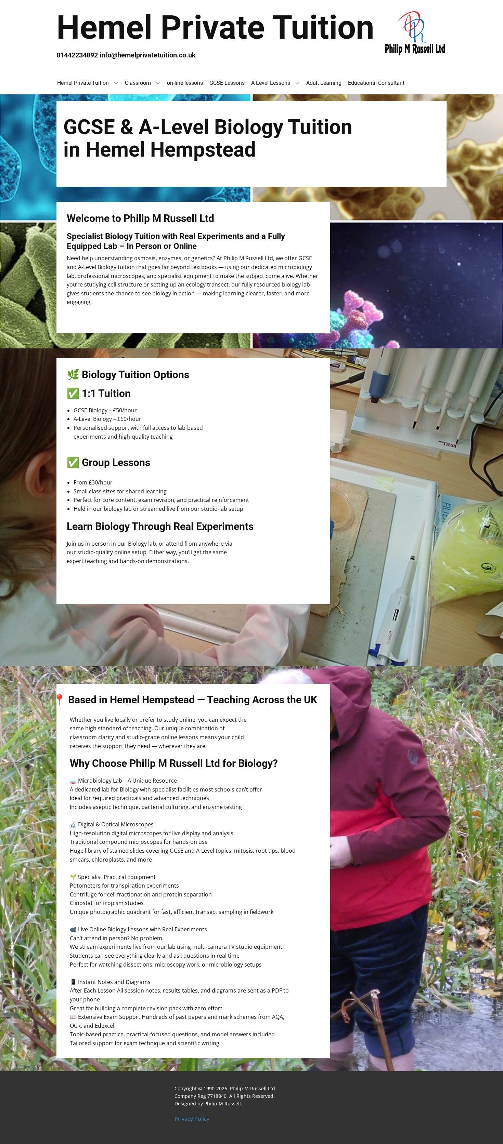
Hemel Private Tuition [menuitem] (83, 83)
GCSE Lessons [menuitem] (227, 83)
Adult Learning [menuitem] (323, 83)
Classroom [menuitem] (138, 83)
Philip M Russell (222, 1103)
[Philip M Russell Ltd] (414, 33)
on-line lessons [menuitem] (185, 83)
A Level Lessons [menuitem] (270, 83)
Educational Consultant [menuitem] (376, 83)
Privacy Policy (192, 1118)
